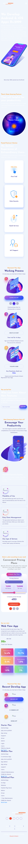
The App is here (14, 366)
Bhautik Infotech (14, 836)
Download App (14, 297)
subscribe (23, 406)
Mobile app (14, 721)
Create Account (14, 333)
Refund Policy (19, 826)
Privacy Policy (19, 829)
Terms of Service (9, 829)
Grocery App (14, 699)
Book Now (4, 802)
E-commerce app (14, 710)
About (7, 826)
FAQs (14, 373)
